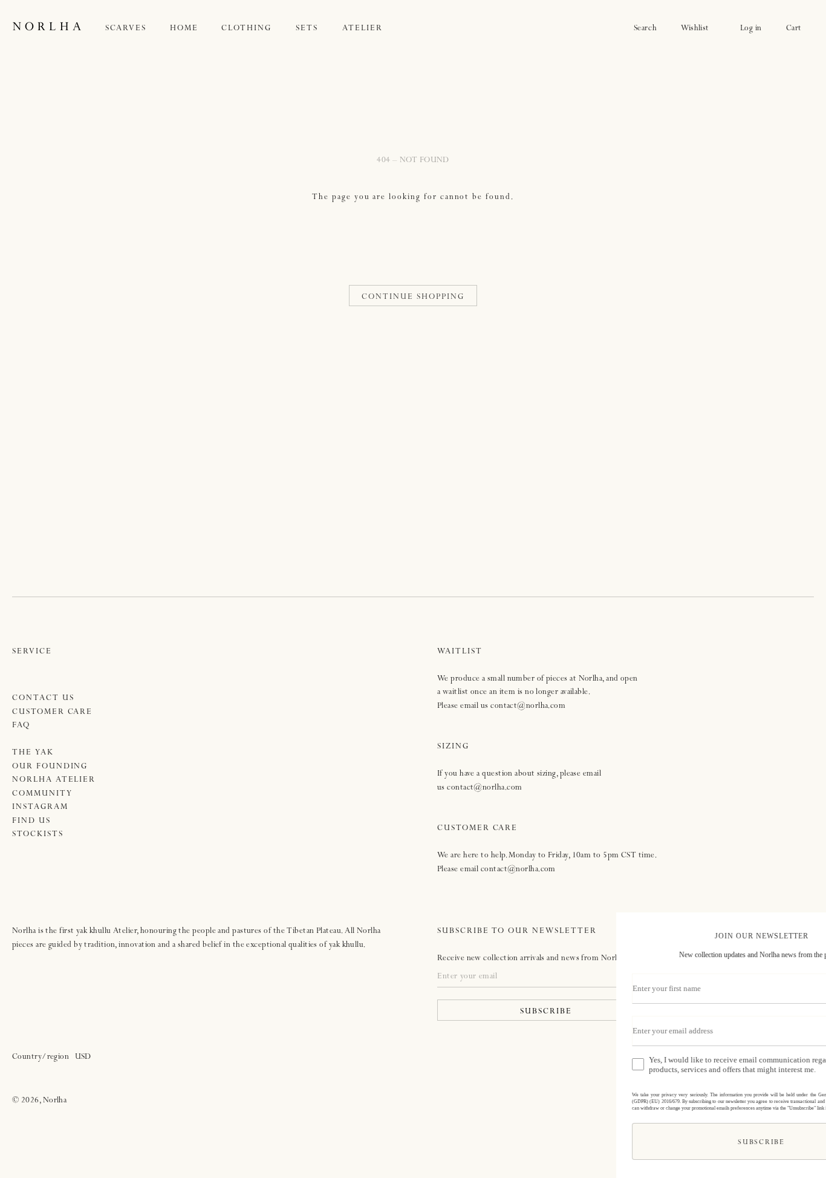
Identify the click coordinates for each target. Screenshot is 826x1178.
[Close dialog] (804, 926)
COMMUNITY (42, 794)
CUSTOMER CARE (52, 712)
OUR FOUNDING (50, 766)
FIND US (31, 821)
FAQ (21, 725)
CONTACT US (43, 698)
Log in (751, 28)
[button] (138, 28)
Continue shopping (413, 297)
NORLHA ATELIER (54, 780)
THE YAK (33, 753)
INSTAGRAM (40, 807)
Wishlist (698, 28)
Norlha (55, 1100)
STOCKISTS (37, 834)
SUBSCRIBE (672, 1143)
